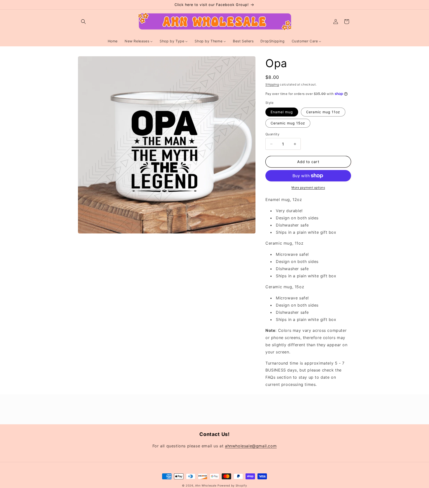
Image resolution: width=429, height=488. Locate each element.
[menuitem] (112, 41)
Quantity (272, 134)
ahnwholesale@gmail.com (251, 445)
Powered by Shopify (232, 485)
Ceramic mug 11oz (323, 112)
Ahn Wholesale (205, 485)
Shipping (272, 84)
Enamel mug (282, 112)
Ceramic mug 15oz (288, 123)
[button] (83, 21)
